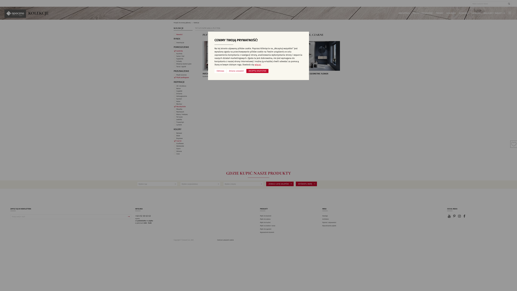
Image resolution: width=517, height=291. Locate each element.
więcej (258, 65)
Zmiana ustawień (236, 71)
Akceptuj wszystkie (257, 71)
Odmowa (220, 71)
